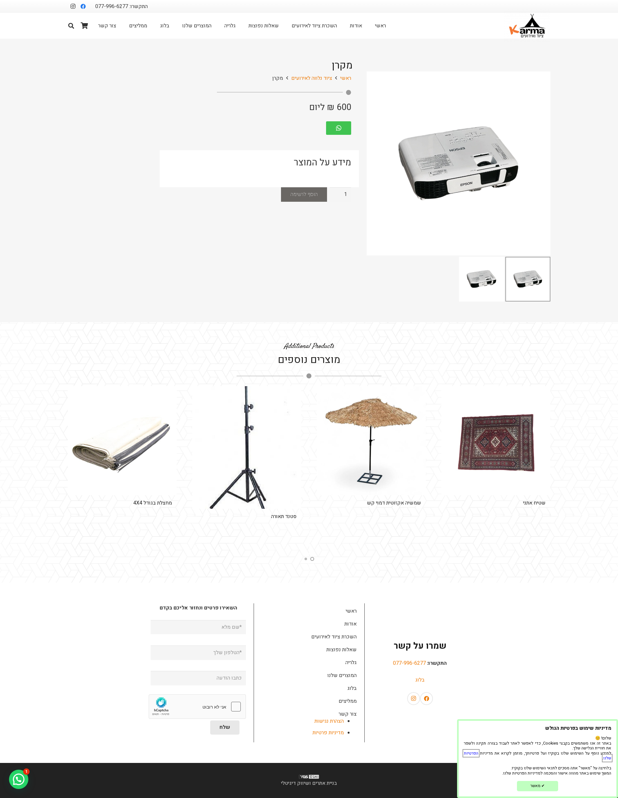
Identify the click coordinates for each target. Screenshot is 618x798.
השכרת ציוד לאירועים (334, 637)
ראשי (345, 78)
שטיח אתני (534, 503)
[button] (71, 26)
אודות (350, 624)
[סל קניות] (85, 26)
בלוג (420, 680)
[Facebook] (83, 6)
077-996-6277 (409, 663)
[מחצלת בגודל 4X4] (122, 440)
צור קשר (348, 714)
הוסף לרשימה (304, 194)
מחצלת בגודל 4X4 (152, 503)
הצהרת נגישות (329, 721)
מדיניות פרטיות (328, 733)
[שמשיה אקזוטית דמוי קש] (371, 440)
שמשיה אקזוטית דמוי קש (394, 503)
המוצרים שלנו (342, 675)
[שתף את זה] (341, 128)
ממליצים (348, 701)
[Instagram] (73, 6)
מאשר (537, 786)
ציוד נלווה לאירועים (311, 78)
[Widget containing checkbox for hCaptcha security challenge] (197, 706)
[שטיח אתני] (495, 440)
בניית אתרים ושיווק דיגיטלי (309, 783)
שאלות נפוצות (341, 650)
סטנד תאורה (283, 516)
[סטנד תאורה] (246, 447)
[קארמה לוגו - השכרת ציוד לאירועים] (527, 26)
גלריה (351, 662)
